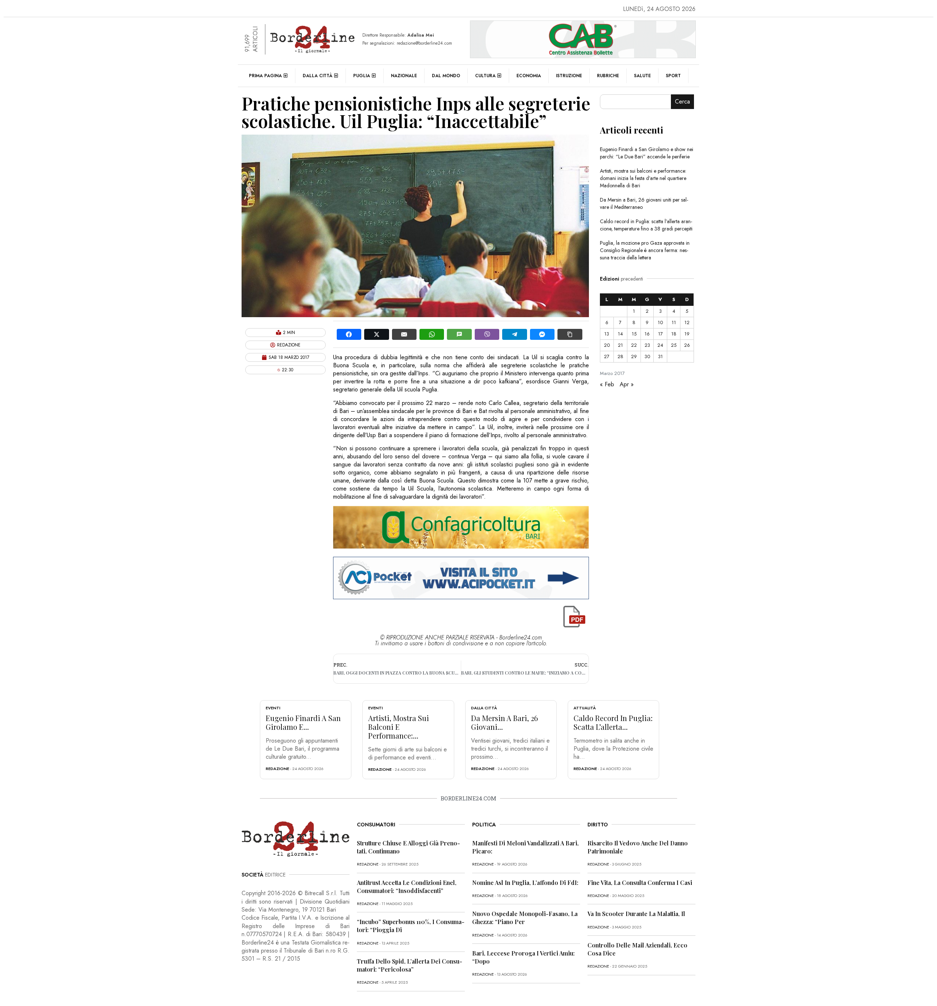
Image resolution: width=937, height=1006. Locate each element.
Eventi (273, 708)
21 (620, 345)
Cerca (682, 101)
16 (647, 333)
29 (634, 356)
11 (674, 322)
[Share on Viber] (487, 334)
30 (647, 356)
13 (606, 333)
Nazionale (404, 75)
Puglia (361, 75)
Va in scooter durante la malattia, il (636, 913)
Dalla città (317, 75)
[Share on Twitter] (376, 334)
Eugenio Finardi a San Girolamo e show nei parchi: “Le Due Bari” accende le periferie (646, 153)
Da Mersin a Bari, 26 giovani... (504, 722)
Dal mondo (446, 75)
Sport (673, 75)
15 (634, 333)
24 (660, 345)
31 (660, 356)
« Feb (607, 384)
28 (620, 356)
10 (660, 322)
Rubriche (608, 75)
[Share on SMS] (459, 334)
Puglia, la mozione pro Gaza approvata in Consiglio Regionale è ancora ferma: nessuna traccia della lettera (645, 250)
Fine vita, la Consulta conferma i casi (639, 882)
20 (607, 345)
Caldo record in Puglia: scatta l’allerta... (613, 722)
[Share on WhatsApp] (431, 334)
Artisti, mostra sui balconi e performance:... (398, 726)
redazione (277, 769)
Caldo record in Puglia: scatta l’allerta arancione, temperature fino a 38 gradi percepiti (646, 225)
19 (687, 333)
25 (673, 345)
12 (687, 322)
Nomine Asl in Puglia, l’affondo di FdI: (525, 882)
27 (606, 356)
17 (660, 333)
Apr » (627, 384)
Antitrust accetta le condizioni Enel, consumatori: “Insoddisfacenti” (406, 886)
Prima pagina (265, 75)
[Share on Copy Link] (569, 334)
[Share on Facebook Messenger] (542, 334)
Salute (642, 75)
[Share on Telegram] (514, 334)
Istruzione (569, 75)
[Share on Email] (404, 334)
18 (673, 333)
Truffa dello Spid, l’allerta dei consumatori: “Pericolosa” (409, 965)
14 (620, 333)
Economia (528, 75)
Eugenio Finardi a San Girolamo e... (303, 722)
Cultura (485, 75)
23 (647, 345)
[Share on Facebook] (349, 334)
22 (634, 345)
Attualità (585, 708)
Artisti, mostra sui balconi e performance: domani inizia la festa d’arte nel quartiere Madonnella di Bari (643, 178)
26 (687, 345)
